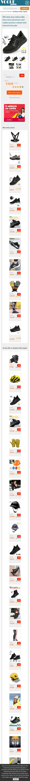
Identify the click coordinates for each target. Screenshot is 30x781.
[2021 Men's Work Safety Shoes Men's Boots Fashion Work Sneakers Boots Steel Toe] (15, 227)
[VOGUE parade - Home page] (9, 5)
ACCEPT (16, 779)
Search (24, 8)
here (26, 777)
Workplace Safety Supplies (20, 11)
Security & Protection (6, 11)
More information (14, 92)
